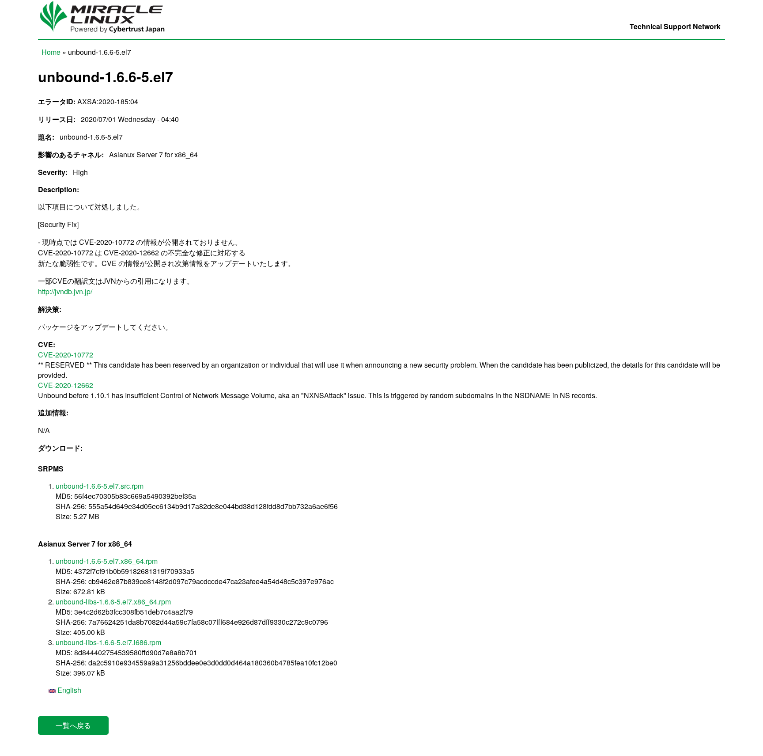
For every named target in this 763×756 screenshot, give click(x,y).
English (68, 690)
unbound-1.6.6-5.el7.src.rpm (100, 486)
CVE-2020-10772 (65, 355)
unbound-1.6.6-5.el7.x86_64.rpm (107, 561)
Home (51, 52)
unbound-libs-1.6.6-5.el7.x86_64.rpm (113, 601)
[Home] (106, 34)
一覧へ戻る (73, 725)
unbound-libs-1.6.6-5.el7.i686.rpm (108, 642)
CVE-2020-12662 (65, 385)
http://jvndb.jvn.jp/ (65, 291)
